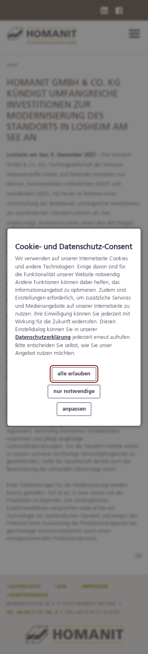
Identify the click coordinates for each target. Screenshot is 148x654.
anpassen (74, 408)
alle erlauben (74, 374)
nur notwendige (74, 391)
